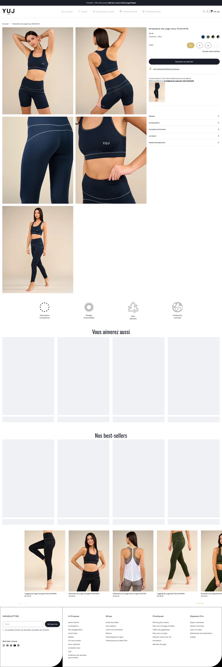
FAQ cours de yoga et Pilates (164, 626)
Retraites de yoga (159, 644)
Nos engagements (75, 630)
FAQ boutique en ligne (114, 637)
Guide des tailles (112, 622)
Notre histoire (73, 622)
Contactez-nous (74, 648)
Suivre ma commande (114, 630)
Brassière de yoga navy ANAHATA (26, 24)
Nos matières (111, 626)
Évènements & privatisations (201, 633)
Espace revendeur (197, 622)
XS (190, 45)
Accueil (5, 24)
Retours (109, 633)
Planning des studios (161, 622)
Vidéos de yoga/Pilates (161, 630)
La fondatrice (73, 626)
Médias (71, 637)
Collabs (193, 637)
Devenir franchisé (197, 626)
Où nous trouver (74, 640)
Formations (157, 640)
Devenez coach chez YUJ (162, 637)
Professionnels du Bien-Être (116, 640)
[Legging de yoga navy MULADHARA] (184, 92)
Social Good (72, 633)
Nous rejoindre (74, 644)
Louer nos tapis (196, 630)
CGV (69, 651)
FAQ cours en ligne (160, 633)
